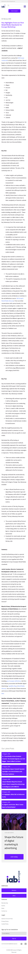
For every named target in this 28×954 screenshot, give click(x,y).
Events (3, 905)
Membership (4, 903)
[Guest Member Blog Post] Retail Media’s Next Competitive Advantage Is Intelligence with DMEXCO (13, 784)
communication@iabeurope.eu (9, 943)
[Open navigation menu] (25, 6)
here (2, 693)
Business (14, 890)
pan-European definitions (14, 681)
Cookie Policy (4, 924)
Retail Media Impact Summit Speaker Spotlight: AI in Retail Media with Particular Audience (13, 771)
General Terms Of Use (7, 918)
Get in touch (14, 11)
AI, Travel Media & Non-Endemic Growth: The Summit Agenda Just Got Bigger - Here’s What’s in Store (13, 758)
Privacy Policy (5, 921)
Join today (14, 857)
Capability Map (12, 686)
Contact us (4, 911)
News (2, 908)
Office (14, 895)
